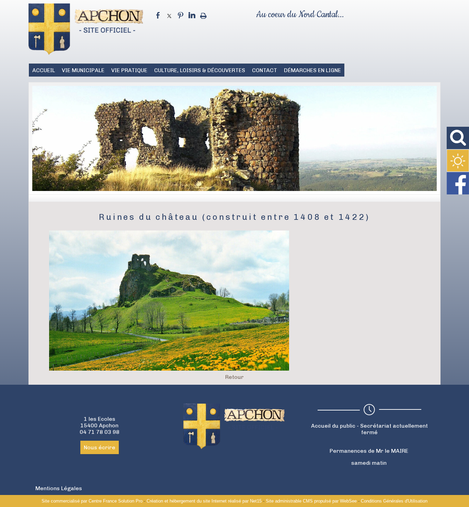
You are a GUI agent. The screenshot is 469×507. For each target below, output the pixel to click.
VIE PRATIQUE (129, 70)
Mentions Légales (58, 488)
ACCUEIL (43, 70)
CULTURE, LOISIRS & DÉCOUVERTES (199, 70)
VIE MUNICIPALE (83, 70)
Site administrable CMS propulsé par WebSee (311, 501)
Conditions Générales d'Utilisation (394, 501)
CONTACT (264, 70)
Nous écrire (99, 447)
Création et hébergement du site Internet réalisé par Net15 (204, 501)
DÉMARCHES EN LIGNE (312, 70)
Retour (234, 377)
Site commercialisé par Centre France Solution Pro (92, 501)
